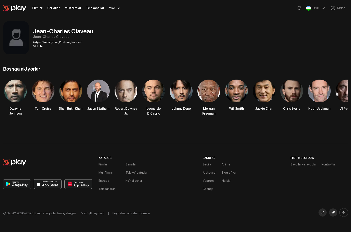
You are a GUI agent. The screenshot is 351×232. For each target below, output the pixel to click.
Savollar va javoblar (303, 164)
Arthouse (209, 172)
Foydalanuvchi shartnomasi (131, 213)
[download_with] (17, 184)
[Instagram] (322, 212)
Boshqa (208, 189)
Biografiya (229, 172)
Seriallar (53, 8)
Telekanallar (95, 8)
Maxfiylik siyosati (92, 213)
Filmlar (37, 8)
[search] (300, 8)
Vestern (208, 181)
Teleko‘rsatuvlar (137, 172)
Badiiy (207, 164)
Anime (226, 164)
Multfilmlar (73, 8)
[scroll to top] (344, 212)
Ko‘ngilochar (134, 181)
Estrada (104, 181)
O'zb (316, 8)
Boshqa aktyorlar (21, 69)
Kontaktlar (329, 164)
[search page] (300, 8)
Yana (112, 8)
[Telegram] (333, 212)
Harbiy (226, 181)
